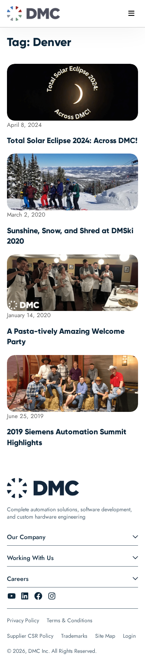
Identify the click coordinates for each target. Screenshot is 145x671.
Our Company (26, 537)
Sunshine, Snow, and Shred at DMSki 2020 (70, 236)
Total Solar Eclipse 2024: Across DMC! (72, 140)
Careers (18, 578)
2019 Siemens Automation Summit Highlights (66, 437)
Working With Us (30, 557)
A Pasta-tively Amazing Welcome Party (66, 336)
